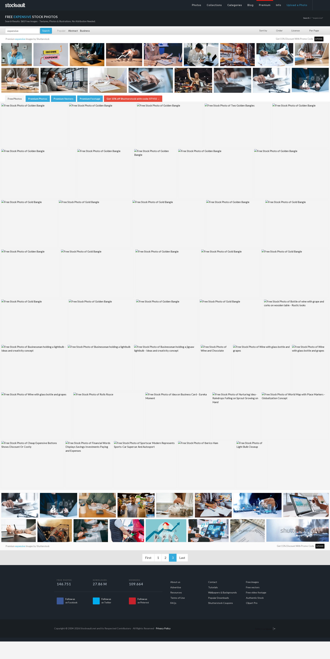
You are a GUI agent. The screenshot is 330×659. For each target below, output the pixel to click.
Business (85, 30)
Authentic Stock (255, 597)
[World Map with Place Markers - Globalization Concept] (295, 415)
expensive (20, 39)
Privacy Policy (163, 628)
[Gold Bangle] (29, 224)
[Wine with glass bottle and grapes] (261, 368)
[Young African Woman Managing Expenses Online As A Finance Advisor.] (306, 506)
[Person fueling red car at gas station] (127, 531)
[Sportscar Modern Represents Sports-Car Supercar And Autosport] (145, 464)
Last (182, 558)
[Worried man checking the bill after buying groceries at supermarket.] (136, 506)
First (148, 558)
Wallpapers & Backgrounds (222, 592)
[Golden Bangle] (34, 125)
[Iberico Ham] (206, 464)
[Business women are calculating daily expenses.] (174, 506)
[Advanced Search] (319, 4)
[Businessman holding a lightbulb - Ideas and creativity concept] (33, 368)
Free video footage (256, 592)
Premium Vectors (63, 98)
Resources (176, 592)
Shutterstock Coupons (220, 602)
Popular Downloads (218, 597)
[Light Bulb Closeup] (252, 464)
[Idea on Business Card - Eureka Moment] (178, 415)
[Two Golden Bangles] (238, 125)
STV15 (319, 39)
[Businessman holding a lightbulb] (100, 368)
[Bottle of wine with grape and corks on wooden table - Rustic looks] (296, 321)
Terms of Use (177, 597)
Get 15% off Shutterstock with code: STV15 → (133, 98)
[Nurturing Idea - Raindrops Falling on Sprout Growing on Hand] (236, 415)
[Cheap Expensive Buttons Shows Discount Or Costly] (32, 464)
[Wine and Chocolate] (216, 368)
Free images (252, 582)
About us (175, 582)
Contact (212, 582)
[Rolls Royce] (108, 415)
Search (306, 18)
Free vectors (253, 587)
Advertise (175, 587)
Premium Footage (90, 98)
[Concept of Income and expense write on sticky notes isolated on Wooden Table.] (51, 55)
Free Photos (15, 98)
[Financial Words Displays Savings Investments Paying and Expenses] (88, 464)
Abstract (73, 30)
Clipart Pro (251, 602)
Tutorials (213, 587)
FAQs (173, 602)
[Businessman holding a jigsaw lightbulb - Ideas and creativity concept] (166, 368)
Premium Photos (37, 98)
